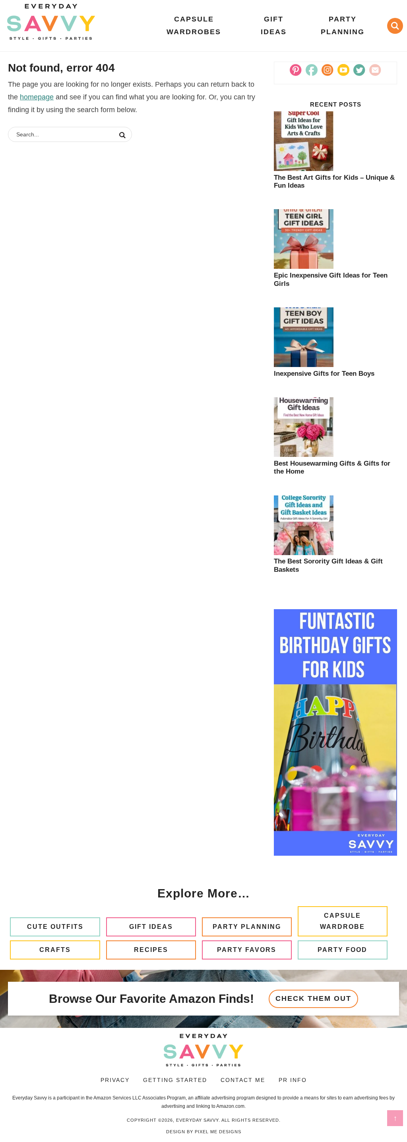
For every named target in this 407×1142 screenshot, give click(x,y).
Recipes (151, 949)
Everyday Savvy (51, 22)
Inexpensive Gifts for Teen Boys (324, 373)
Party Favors (246, 949)
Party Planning (247, 926)
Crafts (55, 949)
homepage (37, 97)
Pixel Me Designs (218, 1131)
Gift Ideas (151, 926)
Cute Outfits (55, 926)
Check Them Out (313, 998)
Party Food (342, 949)
